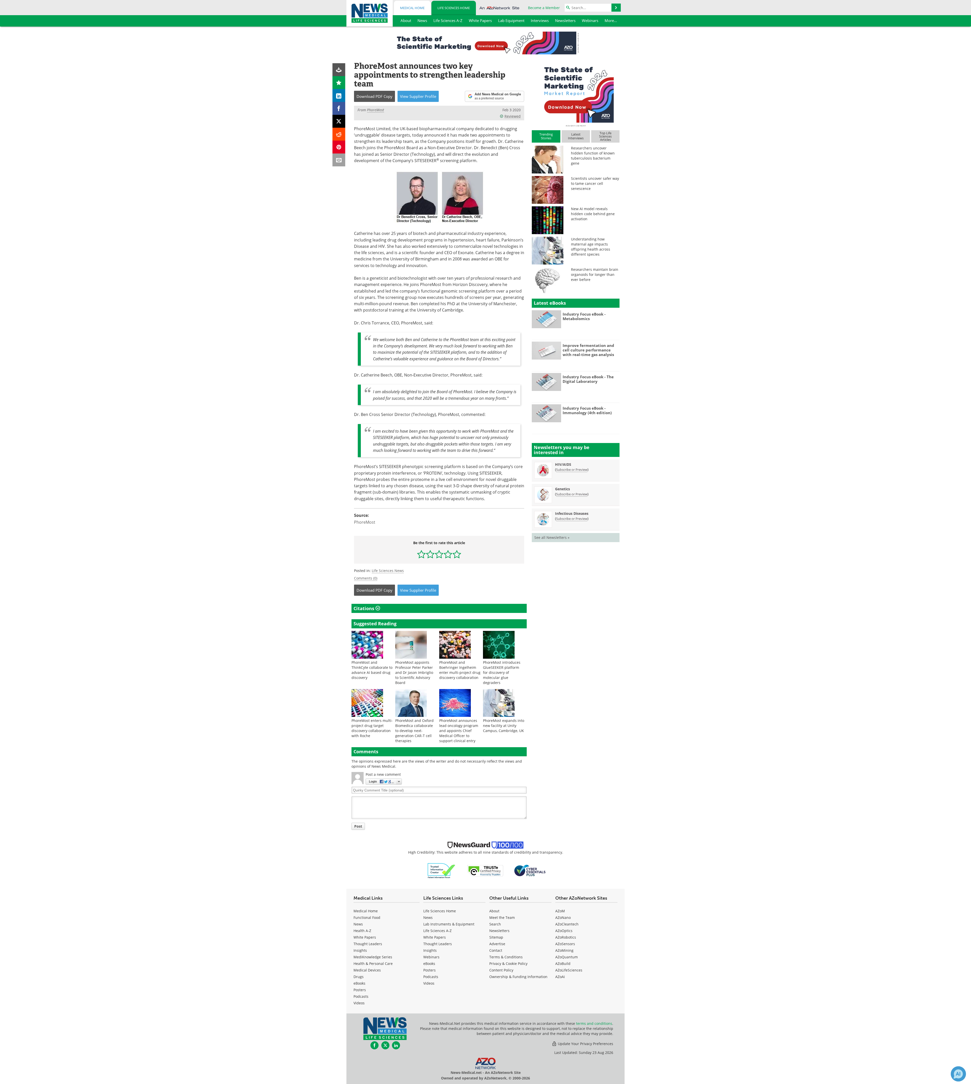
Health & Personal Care (373, 963)
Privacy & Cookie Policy (508, 963)
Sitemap (496, 937)
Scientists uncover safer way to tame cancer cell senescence (595, 183)
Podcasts (361, 996)
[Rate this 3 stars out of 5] (439, 554)
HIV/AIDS (563, 464)
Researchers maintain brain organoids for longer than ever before (594, 274)
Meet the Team (502, 917)
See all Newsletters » (551, 537)
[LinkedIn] (339, 95)
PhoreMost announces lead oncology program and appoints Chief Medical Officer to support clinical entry (458, 730)
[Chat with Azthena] (958, 1073)
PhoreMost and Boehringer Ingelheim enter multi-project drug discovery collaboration (459, 670)
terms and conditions (594, 1023)
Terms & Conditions (506, 957)
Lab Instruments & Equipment (448, 924)
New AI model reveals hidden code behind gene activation (593, 213)
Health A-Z (362, 930)
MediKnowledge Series (373, 957)
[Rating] (339, 82)
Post (358, 826)
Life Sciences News (388, 570)
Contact (495, 950)
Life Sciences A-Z (437, 930)
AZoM (560, 911)
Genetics (562, 488)
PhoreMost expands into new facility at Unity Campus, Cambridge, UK (503, 725)
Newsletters (499, 930)
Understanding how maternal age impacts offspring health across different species (590, 247)
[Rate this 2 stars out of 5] (430, 554)
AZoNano (563, 917)
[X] (339, 121)
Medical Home (412, 8)
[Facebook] (339, 108)
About (494, 911)
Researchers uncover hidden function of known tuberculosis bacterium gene (593, 156)
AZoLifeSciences (568, 970)
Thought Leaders (368, 943)
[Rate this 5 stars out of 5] (456, 554)
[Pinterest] (339, 147)
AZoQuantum (566, 957)
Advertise (497, 943)
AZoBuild (562, 963)
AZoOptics (563, 930)
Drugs (359, 976)
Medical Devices (367, 970)
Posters (360, 989)
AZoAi (560, 976)
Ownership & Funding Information (518, 976)
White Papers (365, 937)
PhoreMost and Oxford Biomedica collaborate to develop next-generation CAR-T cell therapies (414, 730)
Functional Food (367, 917)
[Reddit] (339, 134)
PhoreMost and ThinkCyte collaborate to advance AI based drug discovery (371, 670)
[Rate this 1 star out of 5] (421, 554)
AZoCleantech (567, 924)
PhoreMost (364, 522)
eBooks (359, 983)
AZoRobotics (565, 937)
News (358, 924)
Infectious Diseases (571, 513)
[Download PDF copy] (339, 69)
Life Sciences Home (453, 8)
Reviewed (512, 116)
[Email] (339, 159)
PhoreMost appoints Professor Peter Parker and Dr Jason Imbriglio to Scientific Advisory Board (414, 672)
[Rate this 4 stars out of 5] (448, 554)
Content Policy (501, 970)
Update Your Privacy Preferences (585, 1043)
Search (495, 924)
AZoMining (564, 950)
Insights (360, 950)
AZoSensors (565, 943)
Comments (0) (365, 578)
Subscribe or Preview (571, 469)
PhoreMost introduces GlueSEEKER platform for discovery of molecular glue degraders (501, 672)
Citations (365, 608)
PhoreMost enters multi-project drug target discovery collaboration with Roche (372, 728)
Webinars (431, 957)
